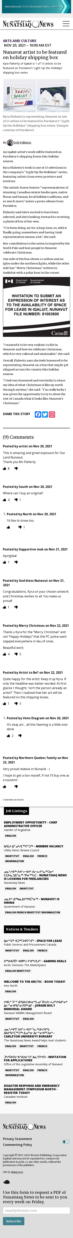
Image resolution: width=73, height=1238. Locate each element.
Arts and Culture (19, 40)
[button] (6, 1182)
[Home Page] (28, 24)
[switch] (66, 1142)
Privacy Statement (17, 1139)
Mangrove (17, 1172)
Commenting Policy (17, 1145)
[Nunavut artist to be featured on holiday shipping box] (36, 95)
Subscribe (13, 1221)
